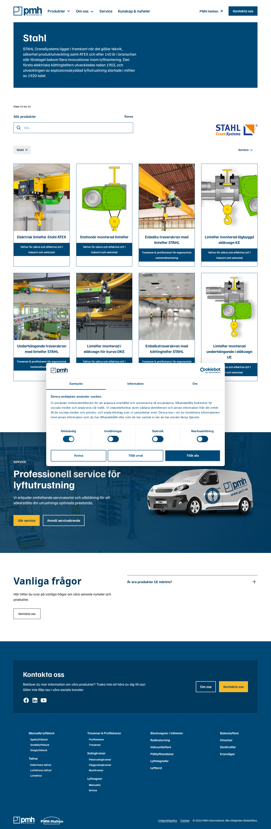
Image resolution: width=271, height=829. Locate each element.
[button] (59, 11)
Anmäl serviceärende (63, 520)
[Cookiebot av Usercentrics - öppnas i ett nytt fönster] (203, 371)
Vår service (26, 520)
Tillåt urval (135, 455)
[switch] (113, 439)
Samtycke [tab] (76, 383)
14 (21, 106)
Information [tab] (135, 383)
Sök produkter (24, 116)
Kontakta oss (243, 11)
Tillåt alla (192, 455)
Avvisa (78, 455)
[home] (27, 11)
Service (105, 11)
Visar (16, 106)
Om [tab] (194, 383)
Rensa (128, 116)
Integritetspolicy (167, 820)
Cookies (184, 820)
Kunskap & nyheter (134, 11)
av (25, 106)
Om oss (205, 686)
